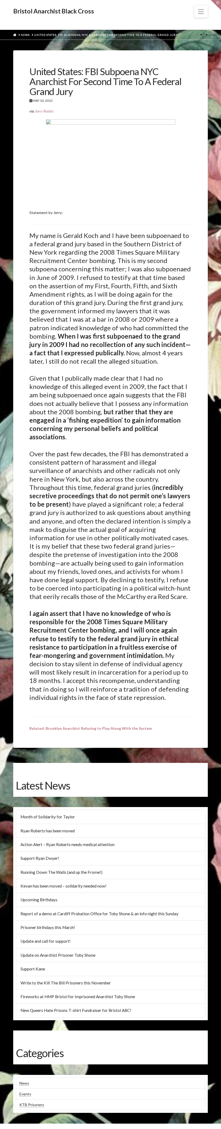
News (24, 1083)
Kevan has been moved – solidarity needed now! (63, 885)
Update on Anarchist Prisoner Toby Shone (57, 955)
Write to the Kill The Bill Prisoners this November (65, 982)
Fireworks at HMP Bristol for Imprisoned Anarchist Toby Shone (77, 996)
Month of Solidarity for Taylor (47, 816)
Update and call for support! (45, 941)
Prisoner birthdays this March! (47, 927)
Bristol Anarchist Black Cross (53, 11)
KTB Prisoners (31, 1104)
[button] (201, 11)
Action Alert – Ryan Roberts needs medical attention (67, 844)
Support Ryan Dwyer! (39, 858)
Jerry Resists (44, 111)
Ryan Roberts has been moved (47, 830)
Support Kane (32, 968)
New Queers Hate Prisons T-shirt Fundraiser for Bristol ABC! (75, 1010)
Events (25, 1094)
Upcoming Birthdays (38, 899)
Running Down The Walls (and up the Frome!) (61, 872)
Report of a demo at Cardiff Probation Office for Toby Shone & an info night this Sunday (99, 913)
